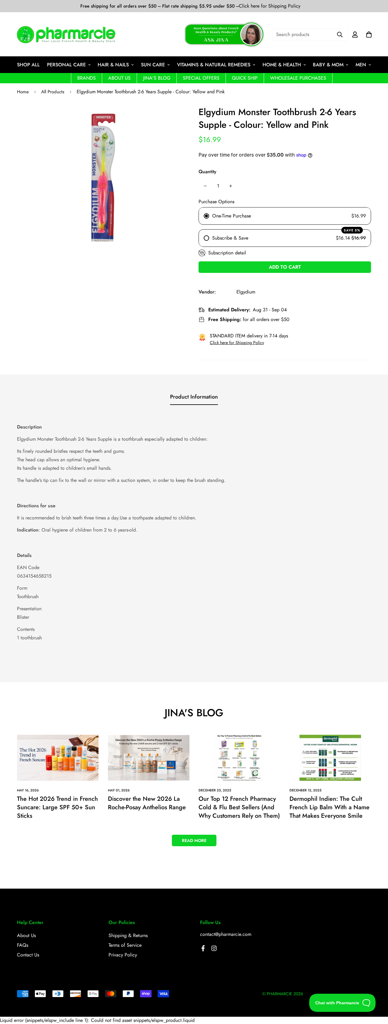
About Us (26, 935)
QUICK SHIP (245, 78)
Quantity (207, 171)
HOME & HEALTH (282, 64)
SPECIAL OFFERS (201, 78)
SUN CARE (153, 64)
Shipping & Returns (128, 935)
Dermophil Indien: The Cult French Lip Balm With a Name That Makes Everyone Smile (329, 807)
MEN (361, 64)
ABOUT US (119, 78)
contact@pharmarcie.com (225, 934)
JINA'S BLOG (156, 78)
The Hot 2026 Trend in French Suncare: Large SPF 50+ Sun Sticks (57, 807)
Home (23, 91)
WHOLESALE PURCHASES (298, 78)
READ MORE (194, 840)
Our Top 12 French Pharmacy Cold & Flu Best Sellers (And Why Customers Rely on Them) (239, 807)
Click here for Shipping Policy (269, 6)
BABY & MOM (328, 64)
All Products (52, 91)
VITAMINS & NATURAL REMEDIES (213, 64)
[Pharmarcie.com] (66, 34)
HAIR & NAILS (113, 64)
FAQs (22, 945)
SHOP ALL (28, 64)
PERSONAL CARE (66, 64)
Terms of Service (125, 945)
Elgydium (245, 291)
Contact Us (28, 954)
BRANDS (86, 78)
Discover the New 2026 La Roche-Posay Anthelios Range (147, 803)
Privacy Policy (123, 954)
